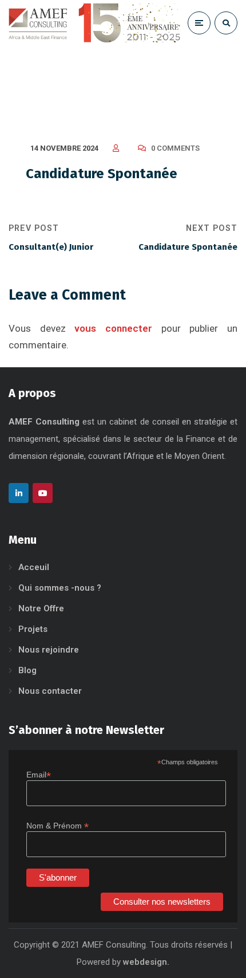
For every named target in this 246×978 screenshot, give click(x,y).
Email (38, 774)
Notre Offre (41, 608)
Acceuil (33, 567)
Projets (32, 629)
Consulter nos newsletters (162, 901)
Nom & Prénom (57, 825)
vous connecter (113, 328)
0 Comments (175, 148)
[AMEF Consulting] (94, 22)
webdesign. (146, 962)
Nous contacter (50, 691)
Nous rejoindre (48, 650)
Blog (27, 670)
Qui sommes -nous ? (59, 588)
